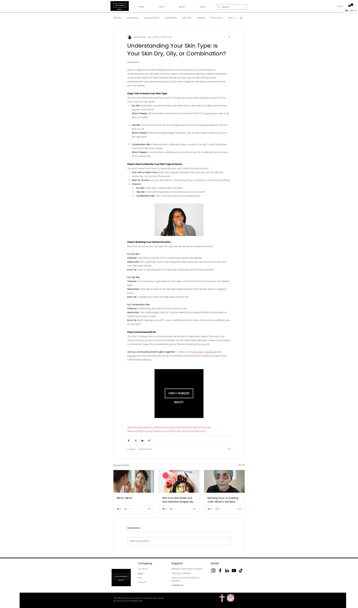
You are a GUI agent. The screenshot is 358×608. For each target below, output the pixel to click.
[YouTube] (234, 570)
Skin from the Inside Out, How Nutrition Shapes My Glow (177, 500)
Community (216, 17)
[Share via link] (149, 440)
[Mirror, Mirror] (133, 481)
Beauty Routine (151, 17)
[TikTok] (240, 570)
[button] (350, 5)
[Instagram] (213, 570)
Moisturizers (133, 17)
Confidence (171, 17)
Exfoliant (201, 17)
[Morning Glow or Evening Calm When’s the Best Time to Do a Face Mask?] (224, 481)
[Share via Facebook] (128, 440)
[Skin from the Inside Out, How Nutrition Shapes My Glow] (179, 481)
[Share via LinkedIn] (142, 440)
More (230, 17)
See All (241, 464)
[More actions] (229, 37)
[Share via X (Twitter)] (135, 440)
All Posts (117, 17)
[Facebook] (220, 570)
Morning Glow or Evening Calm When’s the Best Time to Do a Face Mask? (223, 500)
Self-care (186, 17)
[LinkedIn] (227, 570)
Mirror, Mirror (125, 498)
